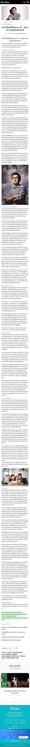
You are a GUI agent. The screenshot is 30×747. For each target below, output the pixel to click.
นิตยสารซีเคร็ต (10, 658)
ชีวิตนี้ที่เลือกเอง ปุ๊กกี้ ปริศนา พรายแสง (11, 640)
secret (9, 652)
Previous (1, 680)
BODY (6, 720)
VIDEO (16, 723)
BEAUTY (16, 720)
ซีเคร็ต (14, 656)
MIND (11, 720)
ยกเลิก (13, 737)
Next (29, 680)
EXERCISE (22, 720)
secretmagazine (6, 656)
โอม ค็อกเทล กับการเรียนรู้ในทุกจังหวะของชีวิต (13, 637)
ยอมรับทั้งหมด (23, 737)
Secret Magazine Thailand (9, 654)
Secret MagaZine (17, 652)
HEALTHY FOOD (9, 723)
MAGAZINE (22, 723)
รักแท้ (16, 658)
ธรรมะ (18, 656)
